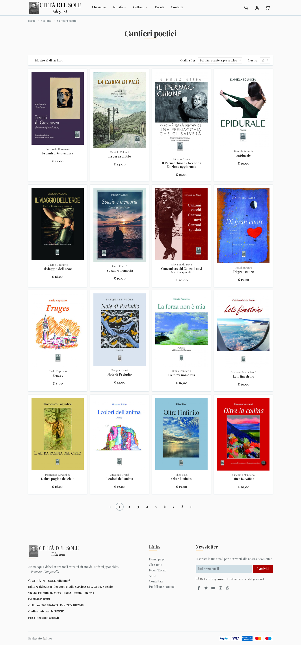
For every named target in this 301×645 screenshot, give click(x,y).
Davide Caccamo (58, 264)
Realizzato (35, 638)
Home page (157, 559)
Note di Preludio (120, 374)
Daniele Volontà (119, 152)
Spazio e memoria (119, 270)
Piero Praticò (119, 266)
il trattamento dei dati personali (245, 579)
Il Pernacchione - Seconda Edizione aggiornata (181, 165)
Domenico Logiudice (57, 474)
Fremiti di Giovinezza (57, 153)
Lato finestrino (243, 376)
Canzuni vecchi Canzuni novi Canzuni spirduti (181, 270)
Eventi (159, 7)
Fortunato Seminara (58, 149)
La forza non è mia (181, 375)
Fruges (57, 375)
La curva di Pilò (119, 156)
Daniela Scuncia (243, 151)
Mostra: (253, 60)
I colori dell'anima (119, 479)
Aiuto (152, 576)
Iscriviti (263, 569)
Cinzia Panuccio (181, 371)
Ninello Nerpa (181, 159)
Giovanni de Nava (181, 264)
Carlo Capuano (58, 371)
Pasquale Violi (119, 370)
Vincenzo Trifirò (120, 474)
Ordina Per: (188, 60)
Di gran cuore (243, 272)
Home (31, 20)
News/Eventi (157, 570)
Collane (138, 7)
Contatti (177, 7)
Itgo (49, 638)
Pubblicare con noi (162, 587)
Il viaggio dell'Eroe (58, 269)
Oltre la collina (243, 479)
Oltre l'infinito (181, 479)
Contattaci (156, 581)
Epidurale (243, 155)
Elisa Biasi (182, 474)
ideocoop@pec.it (47, 617)
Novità (118, 7)
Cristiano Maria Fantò (243, 372)
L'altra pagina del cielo (57, 479)
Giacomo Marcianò (243, 474)
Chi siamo (99, 7)
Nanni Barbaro (243, 267)
